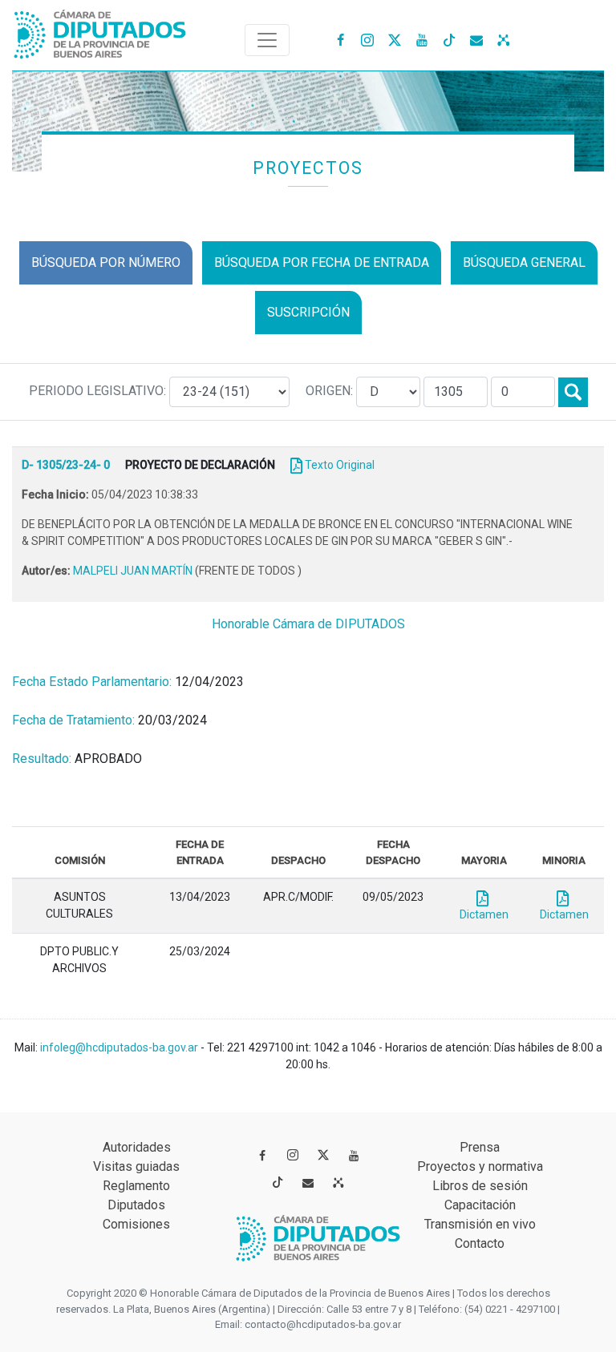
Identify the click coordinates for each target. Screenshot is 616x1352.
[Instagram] (367, 39)
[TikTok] (449, 39)
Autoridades (137, 1147)
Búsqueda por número (105, 262)
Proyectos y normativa (480, 1166)
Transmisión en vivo (480, 1224)
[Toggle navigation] (267, 40)
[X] (395, 39)
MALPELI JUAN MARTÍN (134, 570)
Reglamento (136, 1185)
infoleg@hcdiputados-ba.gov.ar (120, 1047)
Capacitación (480, 1205)
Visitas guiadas (136, 1166)
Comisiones (136, 1224)
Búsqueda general (524, 262)
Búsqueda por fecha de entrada (321, 262)
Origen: (331, 390)
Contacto (480, 1243)
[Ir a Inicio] (100, 30)
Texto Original (340, 464)
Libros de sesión (480, 1185)
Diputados (136, 1205)
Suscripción (308, 312)
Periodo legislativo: (99, 390)
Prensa (480, 1147)
